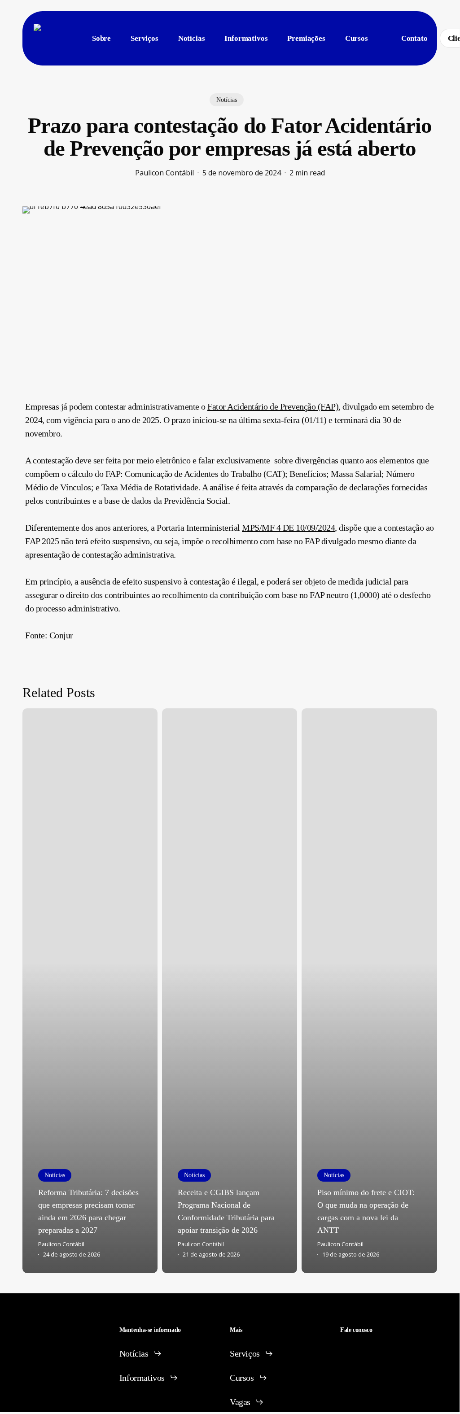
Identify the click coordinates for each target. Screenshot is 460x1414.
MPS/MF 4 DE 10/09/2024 (288, 527)
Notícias (226, 99)
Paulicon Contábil (164, 173)
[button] (140, 1353)
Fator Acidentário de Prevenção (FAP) (272, 406)
